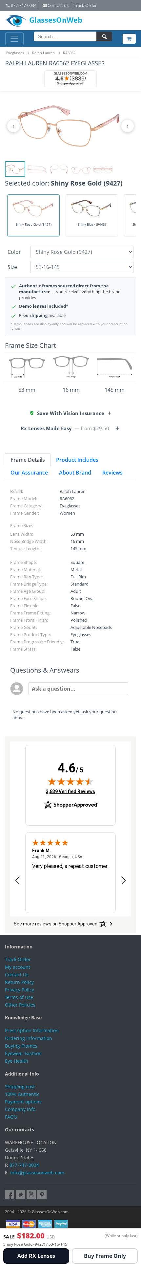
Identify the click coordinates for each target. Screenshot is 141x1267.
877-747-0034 (23, 5)
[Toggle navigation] (14, 38)
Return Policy (19, 982)
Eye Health (16, 1061)
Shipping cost (20, 1086)
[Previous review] (17, 880)
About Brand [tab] (75, 472)
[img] (70, 781)
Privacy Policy (19, 990)
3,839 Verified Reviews (70, 791)
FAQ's (11, 1117)
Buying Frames (21, 1046)
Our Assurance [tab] (29, 472)
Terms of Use (19, 997)
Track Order (85, 5)
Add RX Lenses (36, 1255)
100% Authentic (22, 1094)
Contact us (58, 5)
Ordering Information (28, 1038)
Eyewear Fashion (23, 1053)
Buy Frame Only (105, 1255)
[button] (70, 413)
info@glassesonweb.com (37, 1172)
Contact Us (17, 974)
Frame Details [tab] (27, 459)
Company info (20, 1109)
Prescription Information (32, 1030)
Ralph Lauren (43, 52)
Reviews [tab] (112, 472)
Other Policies (20, 1005)
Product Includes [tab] (77, 459)
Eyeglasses (15, 52)
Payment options (23, 1102)
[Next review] (123, 880)
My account (17, 967)
